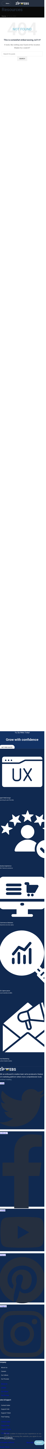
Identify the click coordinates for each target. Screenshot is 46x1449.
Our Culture (4, 1375)
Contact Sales (5, 1405)
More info (30, 1443)
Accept (39, 1443)
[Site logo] (22, 3)
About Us (4, 1367)
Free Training (5, 1417)
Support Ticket (6, 1413)
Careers (3, 1371)
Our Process (5, 1379)
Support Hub (5, 1409)
